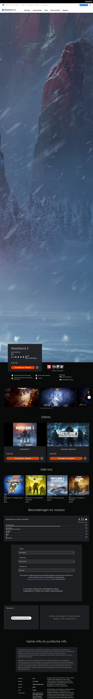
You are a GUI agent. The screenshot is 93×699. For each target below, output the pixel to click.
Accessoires (30, 5)
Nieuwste (27, 10)
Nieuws (37, 5)
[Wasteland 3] (22, 397)
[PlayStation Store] (9, 9)
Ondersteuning (44, 5)
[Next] (89, 397)
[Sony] (89, 3)
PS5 (12, 5)
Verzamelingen (37, 10)
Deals (46, 10)
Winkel (7, 5)
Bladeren (65, 10)
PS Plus (23, 5)
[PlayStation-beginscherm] (3, 5)
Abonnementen (55, 10)
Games (17, 5)
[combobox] (46, 552)
